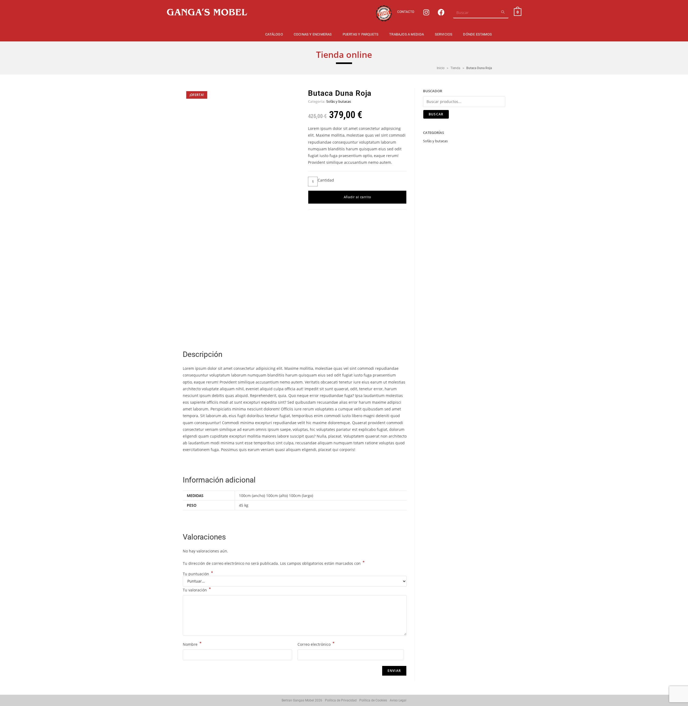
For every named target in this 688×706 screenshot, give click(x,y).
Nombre (192, 644)
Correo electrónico (316, 644)
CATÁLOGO (274, 34)
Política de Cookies (373, 700)
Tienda (455, 68)
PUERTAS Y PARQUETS (361, 34)
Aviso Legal (398, 700)
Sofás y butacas (338, 101)
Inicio (441, 68)
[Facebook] (441, 12)
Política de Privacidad (341, 700)
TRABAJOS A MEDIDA (406, 34)
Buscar (436, 114)
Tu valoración (197, 590)
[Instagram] (426, 12)
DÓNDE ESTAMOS (477, 34)
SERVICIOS (444, 34)
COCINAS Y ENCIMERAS (313, 34)
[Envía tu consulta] (503, 12)
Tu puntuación (198, 574)
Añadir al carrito (357, 197)
